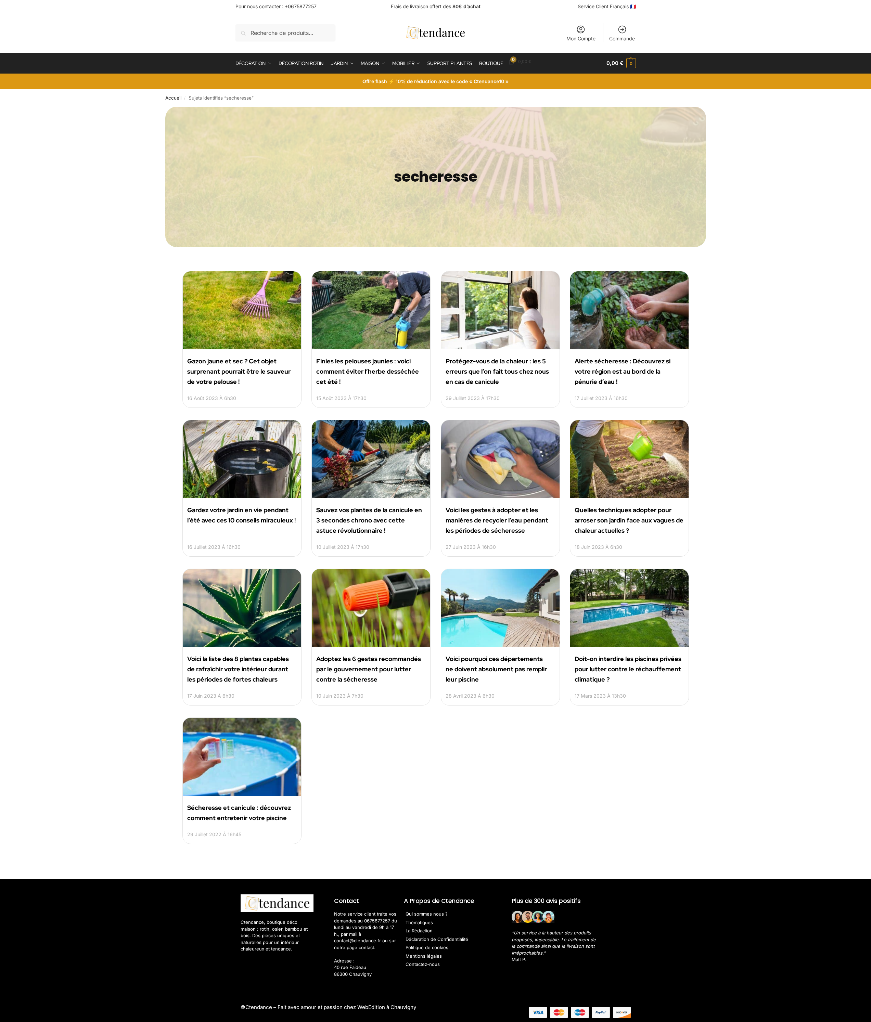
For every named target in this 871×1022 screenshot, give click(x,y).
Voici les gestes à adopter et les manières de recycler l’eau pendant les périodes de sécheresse (497, 520)
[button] (621, 63)
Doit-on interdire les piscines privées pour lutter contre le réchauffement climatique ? (628, 669)
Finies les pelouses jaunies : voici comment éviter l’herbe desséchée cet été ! (367, 371)
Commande (622, 38)
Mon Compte (580, 38)
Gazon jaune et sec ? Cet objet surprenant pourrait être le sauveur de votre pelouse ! (239, 371)
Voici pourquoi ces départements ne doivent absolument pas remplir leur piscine (496, 669)
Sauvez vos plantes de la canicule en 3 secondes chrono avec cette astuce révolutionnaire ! (369, 520)
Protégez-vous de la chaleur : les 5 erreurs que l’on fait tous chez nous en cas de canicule (497, 371)
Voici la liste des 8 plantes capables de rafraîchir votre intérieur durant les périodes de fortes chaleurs (238, 669)
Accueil (173, 98)
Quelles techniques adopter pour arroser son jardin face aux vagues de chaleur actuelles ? (629, 520)
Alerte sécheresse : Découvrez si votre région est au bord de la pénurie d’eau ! (622, 371)
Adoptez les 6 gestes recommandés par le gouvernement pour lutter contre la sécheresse (368, 669)
